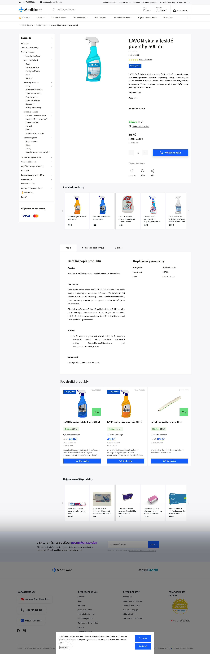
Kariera (81, 627)
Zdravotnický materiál (31, 157)
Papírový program (31, 82)
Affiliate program (85, 631)
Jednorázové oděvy (29, 47)
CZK (147, 10)
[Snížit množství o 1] (131, 152)
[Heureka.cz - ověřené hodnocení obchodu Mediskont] (180, 607)
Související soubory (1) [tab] (93, 247)
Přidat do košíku (172, 152)
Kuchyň (29, 126)
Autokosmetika (32, 67)
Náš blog (81, 605)
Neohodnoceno (145, 60)
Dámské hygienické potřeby (38, 152)
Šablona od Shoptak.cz (159, 648)
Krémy (28, 148)
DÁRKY (24, 197)
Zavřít (184, 179)
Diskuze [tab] (119, 247)
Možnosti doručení (140, 126)
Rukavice (25, 43)
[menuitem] (26, 18)
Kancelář (25, 170)
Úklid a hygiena (28, 52)
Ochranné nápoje (28, 162)
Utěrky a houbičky (33, 107)
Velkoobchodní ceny (86, 614)
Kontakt (81, 596)
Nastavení (63, 647)
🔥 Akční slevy (27, 192)
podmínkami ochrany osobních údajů (142, 551)
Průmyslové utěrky (32, 56)
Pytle (28, 74)
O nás (80, 601)
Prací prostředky (33, 71)
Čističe (28, 129)
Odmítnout (143, 646)
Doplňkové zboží (31, 60)
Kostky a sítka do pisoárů (36, 119)
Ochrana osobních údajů (88, 623)
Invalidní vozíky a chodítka (32, 175)
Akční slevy (127, 596)
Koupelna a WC (32, 122)
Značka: (134, 55)
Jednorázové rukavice (132, 601)
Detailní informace (137, 108)
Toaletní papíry (32, 97)
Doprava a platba (125, 2)
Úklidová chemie (31, 112)
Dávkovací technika (34, 89)
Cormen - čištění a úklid (36, 115)
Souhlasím (143, 638)
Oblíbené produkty (109, 2)
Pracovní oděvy (28, 183)
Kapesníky (30, 104)
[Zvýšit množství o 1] (145, 152)
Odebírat (153, 544)
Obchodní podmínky (167, 2)
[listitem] (77, 211)
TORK (28, 86)
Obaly (28, 64)
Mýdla (28, 145)
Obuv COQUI (26, 179)
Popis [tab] (68, 247)
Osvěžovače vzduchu (35, 133)
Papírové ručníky (33, 100)
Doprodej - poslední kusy (31, 188)
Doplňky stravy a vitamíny (32, 166)
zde (60, 642)
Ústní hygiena (31, 141)
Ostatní (29, 78)
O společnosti (182, 2)
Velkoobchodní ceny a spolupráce (145, 2)
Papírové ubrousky (34, 93)
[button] (62, 211)
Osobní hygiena (30, 138)
